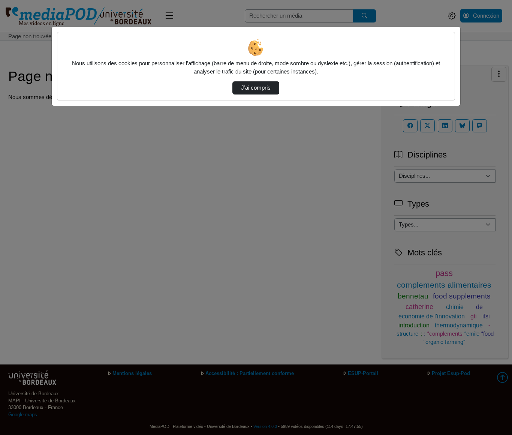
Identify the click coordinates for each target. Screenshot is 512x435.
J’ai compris (256, 88)
